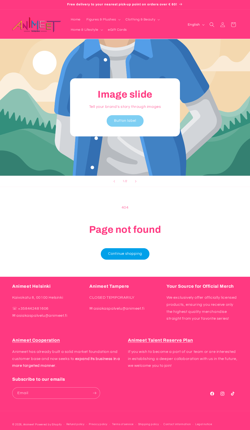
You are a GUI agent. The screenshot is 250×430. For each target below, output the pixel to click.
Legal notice (203, 424)
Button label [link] (125, 121)
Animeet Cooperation (36, 340)
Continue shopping (125, 254)
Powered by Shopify (48, 424)
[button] (103, 19)
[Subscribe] (94, 393)
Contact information (177, 424)
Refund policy (75, 424)
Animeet (28, 424)
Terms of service (123, 424)
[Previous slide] (114, 181)
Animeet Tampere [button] (109, 286)
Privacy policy (98, 424)
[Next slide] (135, 181)
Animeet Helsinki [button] (31, 286)
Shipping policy (148, 424)
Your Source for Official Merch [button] (200, 286)
